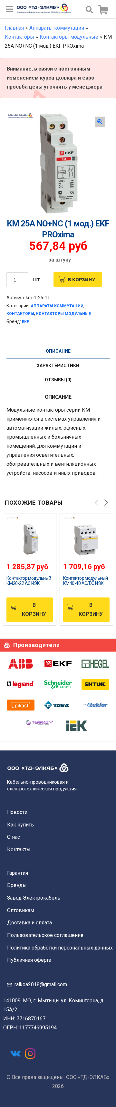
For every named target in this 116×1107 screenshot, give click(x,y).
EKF (25, 322)
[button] (100, 122)
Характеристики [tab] (58, 365)
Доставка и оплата (29, 923)
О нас (13, 837)
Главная (14, 28)
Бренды (17, 885)
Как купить (20, 825)
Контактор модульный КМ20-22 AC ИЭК (28, 581)
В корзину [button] (34, 609)
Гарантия (17, 873)
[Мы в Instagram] (30, 1053)
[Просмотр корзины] (103, 10)
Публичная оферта (29, 960)
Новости (17, 812)
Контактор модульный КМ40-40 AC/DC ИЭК (85, 581)
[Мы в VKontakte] (15, 1053)
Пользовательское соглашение (45, 935)
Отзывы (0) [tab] (58, 379)
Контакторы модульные (69, 37)
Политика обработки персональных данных (60, 948)
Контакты (19, 849)
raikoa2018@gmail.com (41, 984)
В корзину (81, 279)
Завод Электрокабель (33, 898)
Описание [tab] (58, 351)
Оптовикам (20, 910)
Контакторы (19, 37)
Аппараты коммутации (56, 28)
